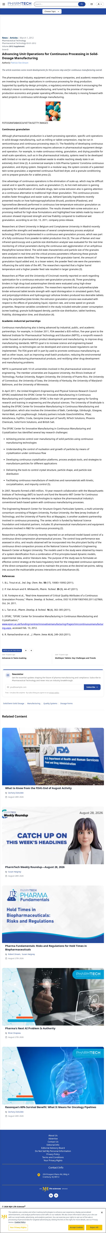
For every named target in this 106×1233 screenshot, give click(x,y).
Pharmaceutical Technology (14, 40)
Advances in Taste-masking (14, 658)
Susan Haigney (14, 871)
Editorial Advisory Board (53, 1148)
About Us (53, 1135)
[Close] (102, 1212)
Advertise (53, 1138)
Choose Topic (50, 11)
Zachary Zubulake (16, 793)
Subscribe (90, 687)
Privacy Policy (53, 1154)
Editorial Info (53, 1144)
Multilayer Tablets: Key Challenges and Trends (75, 658)
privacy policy (54, 693)
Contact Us (53, 1141)
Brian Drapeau (14, 1033)
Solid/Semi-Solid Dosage (13, 703)
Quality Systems (50, 703)
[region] (53, 1220)
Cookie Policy (19, 1222)
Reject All (94, 1227)
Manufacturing (33, 703)
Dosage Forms (66, 703)
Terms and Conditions (53, 1157)
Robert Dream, (14, 954)
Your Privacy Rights (53, 1160)
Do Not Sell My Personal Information (53, 1151)
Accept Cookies (76, 1227)
